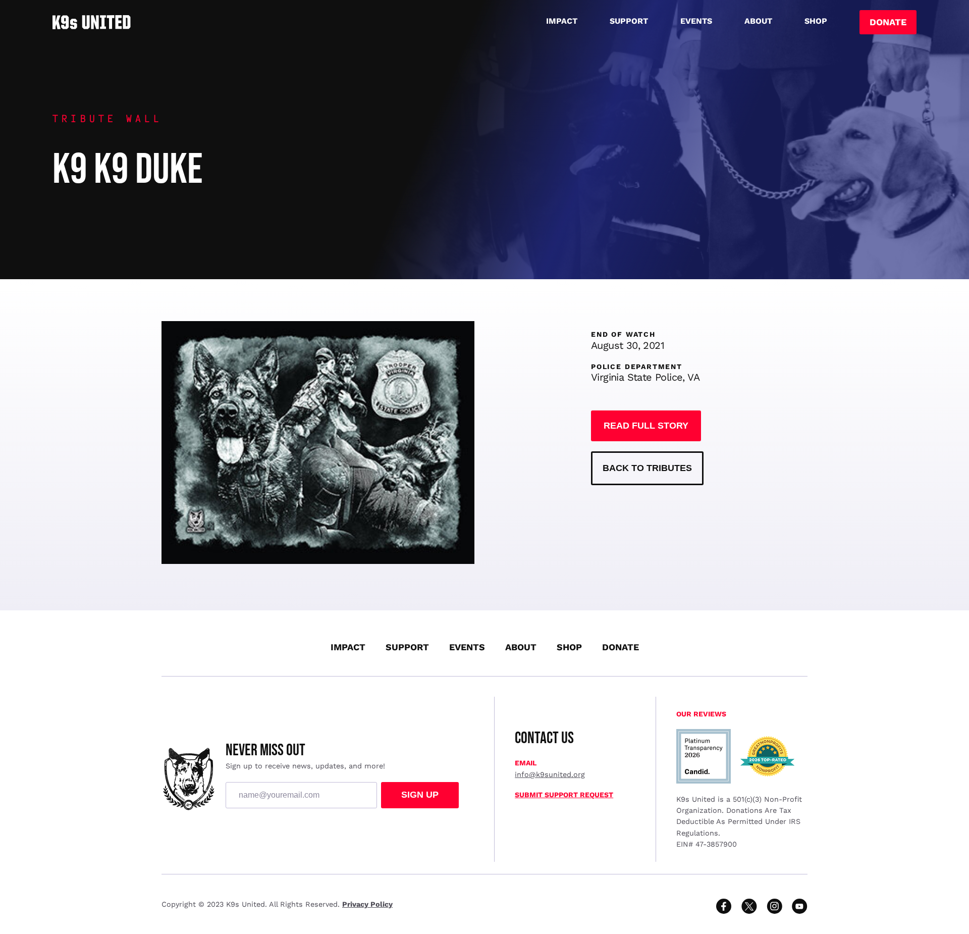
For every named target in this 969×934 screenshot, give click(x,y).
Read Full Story (646, 426)
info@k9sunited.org (550, 774)
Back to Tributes (647, 468)
